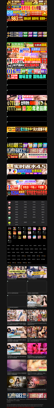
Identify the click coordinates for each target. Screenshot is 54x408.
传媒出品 (16, 219)
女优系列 (25, 212)
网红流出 (34, 209)
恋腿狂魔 (43, 212)
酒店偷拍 (44, 248)
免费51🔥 (38, 255)
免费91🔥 (9, 262)
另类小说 (16, 224)
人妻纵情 (34, 222)
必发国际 (35, 252)
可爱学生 (34, 212)
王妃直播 (13, 252)
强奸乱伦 (25, 201)
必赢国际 (17, 248)
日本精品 (25, 204)
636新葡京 (29, 255)
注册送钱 (34, 245)
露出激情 (25, 217)
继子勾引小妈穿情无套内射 (12, 293)
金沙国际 (18, 259)
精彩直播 (36, 248)
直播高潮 (31, 248)
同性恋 (43, 219)
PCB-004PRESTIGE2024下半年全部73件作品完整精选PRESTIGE (37, 324)
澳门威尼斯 (43, 259)
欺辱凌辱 (16, 209)
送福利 (44, 245)
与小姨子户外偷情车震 (32, 278)
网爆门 (43, 217)
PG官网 (13, 245)
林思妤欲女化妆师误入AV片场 (13, 389)
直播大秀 (38, 259)
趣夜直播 (26, 252)
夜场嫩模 (31, 252)
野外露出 (43, 209)
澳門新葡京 (14, 255)
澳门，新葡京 (24, 259)
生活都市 (16, 222)
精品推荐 (16, 201)
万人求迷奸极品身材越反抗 (12, 307)
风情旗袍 (16, 214)
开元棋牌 (17, 245)
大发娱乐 (8, 255)
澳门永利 (26, 245)
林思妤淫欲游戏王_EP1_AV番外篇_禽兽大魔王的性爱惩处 (37, 390)
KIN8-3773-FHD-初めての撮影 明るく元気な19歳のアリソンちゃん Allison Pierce (37, 374)
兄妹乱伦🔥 (19, 262)
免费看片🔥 (24, 255)
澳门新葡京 (41, 252)
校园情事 (25, 222)
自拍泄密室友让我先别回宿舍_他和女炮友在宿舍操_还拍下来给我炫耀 (16, 357)
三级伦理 (16, 204)
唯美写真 (34, 217)
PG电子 (30, 245)
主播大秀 (8, 252)
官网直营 (21, 245)
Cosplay (34, 204)
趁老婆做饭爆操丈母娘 (12, 278)
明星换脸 (25, 214)
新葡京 (8, 248)
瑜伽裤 (34, 214)
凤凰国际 (21, 248)
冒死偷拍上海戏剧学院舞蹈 (33, 293)
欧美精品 (34, 201)
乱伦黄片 (17, 252)
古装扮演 (16, 212)
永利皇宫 (18, 255)
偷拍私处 (22, 252)
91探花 (25, 209)
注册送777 (39, 245)
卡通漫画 (16, 217)
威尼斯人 (8, 245)
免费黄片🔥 (25, 262)
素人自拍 (43, 204)
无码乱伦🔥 (43, 255)
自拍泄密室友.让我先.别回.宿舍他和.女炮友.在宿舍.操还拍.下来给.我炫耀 (16, 340)
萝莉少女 (43, 201)
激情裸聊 (33, 255)
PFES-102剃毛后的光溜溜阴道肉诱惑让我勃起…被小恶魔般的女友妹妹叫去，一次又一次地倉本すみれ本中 (16, 324)
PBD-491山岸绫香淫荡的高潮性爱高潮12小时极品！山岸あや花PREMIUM (37, 340)
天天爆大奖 (14, 259)
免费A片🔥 (14, 262)
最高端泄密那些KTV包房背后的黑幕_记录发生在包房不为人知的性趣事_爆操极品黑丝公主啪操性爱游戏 (37, 357)
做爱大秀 (33, 259)
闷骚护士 (43, 214)
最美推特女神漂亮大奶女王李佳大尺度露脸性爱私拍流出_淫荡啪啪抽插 (16, 374)
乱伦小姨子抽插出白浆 (32, 307)
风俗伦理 (43, 222)
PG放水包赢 (27, 248)
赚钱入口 (29, 262)
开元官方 (8, 259)
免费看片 (29, 259)
